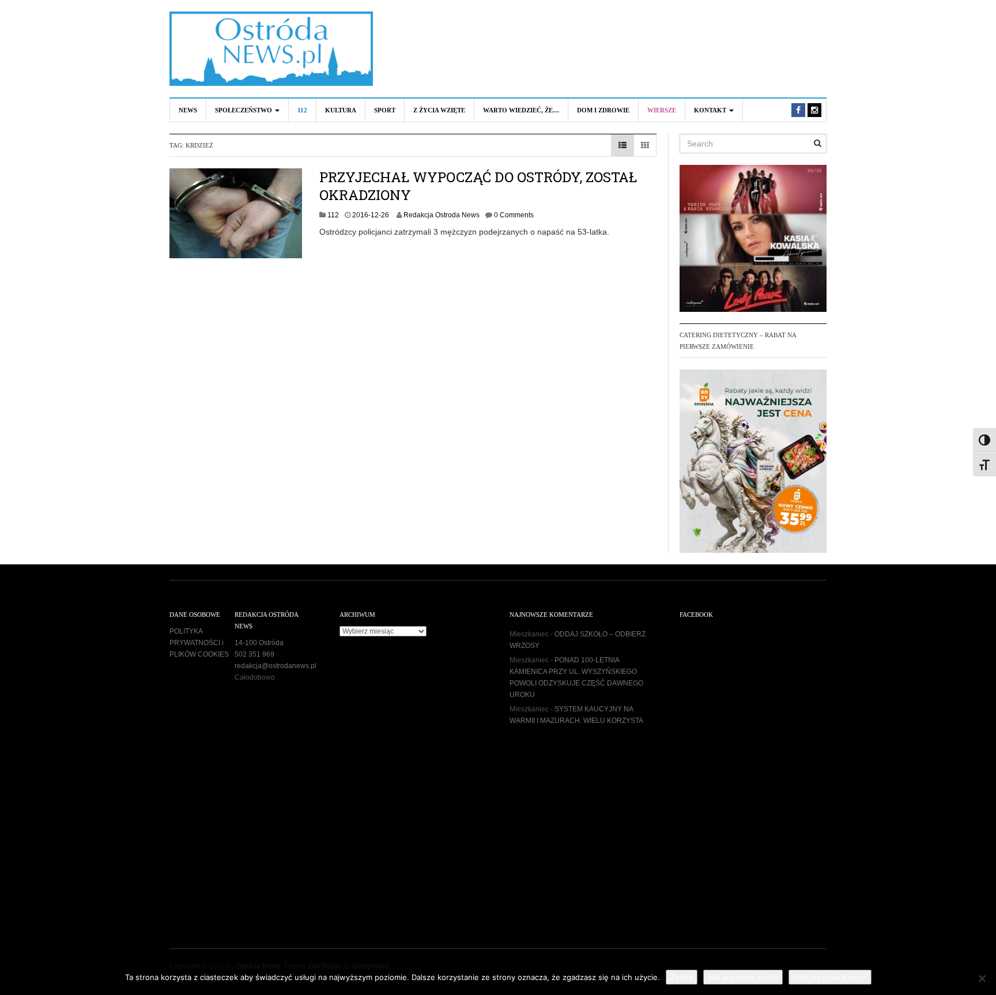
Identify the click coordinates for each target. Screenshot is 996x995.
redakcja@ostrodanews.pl (275, 666)
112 (302, 110)
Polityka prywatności (830, 977)
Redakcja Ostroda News (441, 215)
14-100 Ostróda (259, 643)
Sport (384, 110)
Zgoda (681, 977)
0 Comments (514, 215)
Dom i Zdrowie (603, 110)
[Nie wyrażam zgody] (981, 978)
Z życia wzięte (439, 110)
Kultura (340, 110)
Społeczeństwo (244, 110)
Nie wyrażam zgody (743, 977)
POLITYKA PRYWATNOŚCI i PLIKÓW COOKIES (199, 642)
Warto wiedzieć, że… (521, 110)
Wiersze (661, 110)
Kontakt (711, 110)
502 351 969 (254, 654)
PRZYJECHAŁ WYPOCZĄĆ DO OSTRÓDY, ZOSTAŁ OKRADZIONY (478, 186)
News (188, 110)
